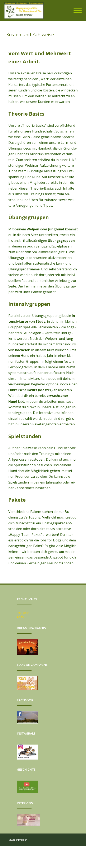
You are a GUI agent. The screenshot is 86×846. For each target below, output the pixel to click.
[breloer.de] (25, 10)
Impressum (23, 612)
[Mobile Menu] (77, 10)
